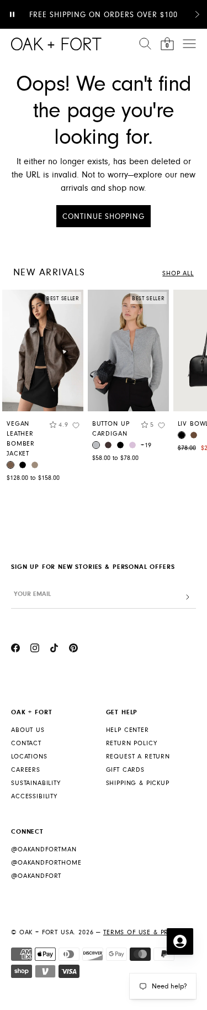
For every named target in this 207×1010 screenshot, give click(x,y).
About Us (28, 730)
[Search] (145, 44)
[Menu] (189, 44)
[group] (42, 388)
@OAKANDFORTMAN (44, 849)
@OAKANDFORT (36, 876)
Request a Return (138, 756)
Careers (25, 769)
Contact (26, 743)
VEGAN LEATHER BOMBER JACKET (21, 438)
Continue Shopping (103, 216)
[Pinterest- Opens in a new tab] (73, 649)
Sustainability (36, 783)
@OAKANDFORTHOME (46, 862)
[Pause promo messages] (12, 14)
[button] (197, 14)
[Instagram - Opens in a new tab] (34, 649)
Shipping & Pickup (137, 783)
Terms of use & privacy (145, 932)
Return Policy (131, 743)
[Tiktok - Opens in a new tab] (54, 649)
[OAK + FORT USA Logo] (56, 44)
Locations (29, 756)
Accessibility (34, 796)
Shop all (178, 273)
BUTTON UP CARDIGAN (111, 428)
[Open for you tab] (180, 941)
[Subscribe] (187, 597)
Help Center (127, 730)
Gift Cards (125, 769)
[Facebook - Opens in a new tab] (15, 649)
